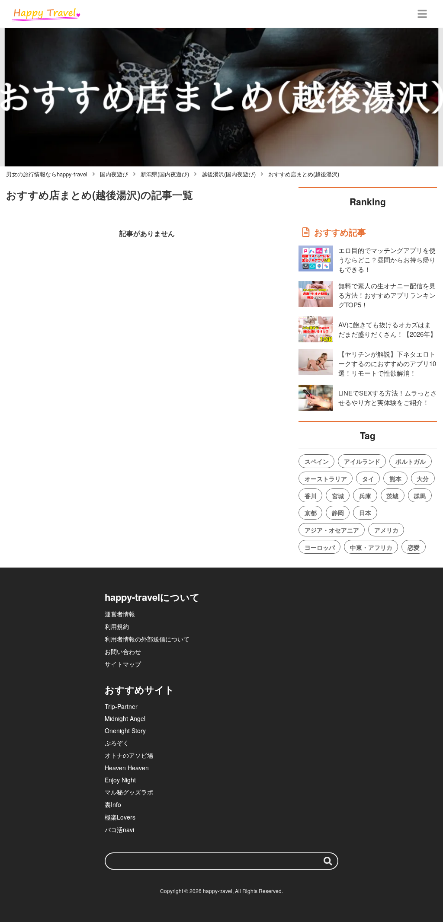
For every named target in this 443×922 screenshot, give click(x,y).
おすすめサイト (139, 689)
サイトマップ (123, 664)
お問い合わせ (123, 651)
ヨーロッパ (320, 547)
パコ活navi (119, 829)
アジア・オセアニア (332, 530)
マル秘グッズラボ (129, 792)
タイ (368, 478)
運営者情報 (120, 613)
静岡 (338, 512)
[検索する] (328, 861)
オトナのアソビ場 (129, 755)
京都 (311, 512)
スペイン (317, 461)
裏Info (113, 804)
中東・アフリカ (371, 547)
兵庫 (365, 495)
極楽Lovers (120, 817)
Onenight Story (125, 730)
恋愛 (414, 547)
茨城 (392, 495)
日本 (365, 512)
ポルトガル (410, 461)
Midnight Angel (125, 718)
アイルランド (362, 461)
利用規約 (117, 626)
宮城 (338, 495)
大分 (423, 478)
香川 (311, 495)
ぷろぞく (117, 742)
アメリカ (386, 530)
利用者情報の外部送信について (147, 639)
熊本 (395, 478)
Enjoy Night (120, 779)
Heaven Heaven (127, 767)
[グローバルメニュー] (422, 13)
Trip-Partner (121, 706)
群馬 (420, 495)
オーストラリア (326, 478)
